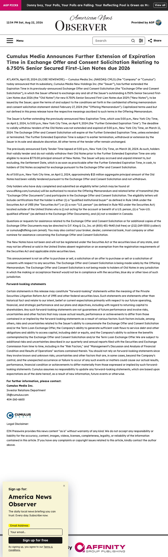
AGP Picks (10, 5)
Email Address (19, 525)
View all (160, 5)
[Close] (64, 485)
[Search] (133, 40)
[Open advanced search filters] (141, 40)
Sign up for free (35, 540)
